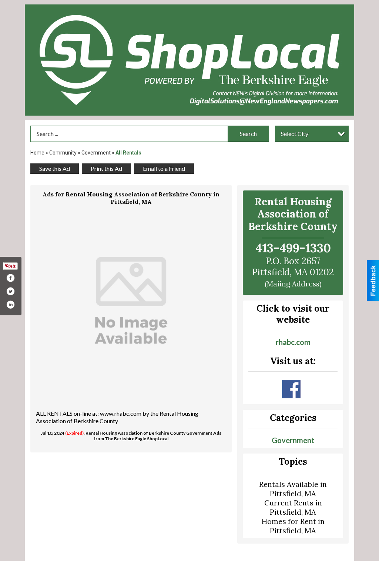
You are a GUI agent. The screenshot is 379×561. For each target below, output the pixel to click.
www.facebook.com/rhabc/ (291, 389)
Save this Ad (54, 168)
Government (96, 153)
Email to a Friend (164, 168)
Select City (294, 133)
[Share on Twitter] (10, 291)
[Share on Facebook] (10, 278)
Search (248, 133)
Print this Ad (106, 168)
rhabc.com (293, 342)
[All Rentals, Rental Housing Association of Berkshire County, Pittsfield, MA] (131, 303)
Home (37, 153)
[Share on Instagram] (10, 304)
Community (63, 153)
